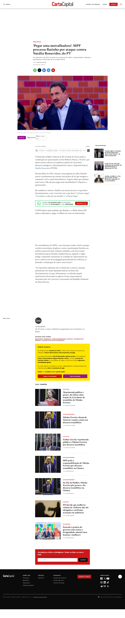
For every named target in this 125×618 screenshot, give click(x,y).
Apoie (22, 137)
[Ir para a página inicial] (62, 4)
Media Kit (41, 578)
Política (37, 42)
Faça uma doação (75, 376)
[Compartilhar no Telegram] (48, 70)
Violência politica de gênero (53, 340)
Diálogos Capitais (28, 585)
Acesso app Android (59, 578)
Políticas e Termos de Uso (40, 597)
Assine (113, 4)
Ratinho (82, 160)
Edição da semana (93, 4)
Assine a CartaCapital (49, 376)
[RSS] (108, 586)
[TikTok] (108, 582)
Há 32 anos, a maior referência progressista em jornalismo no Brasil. (59, 329)
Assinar (83, 560)
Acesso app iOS (58, 580)
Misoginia (47, 339)
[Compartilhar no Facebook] (44, 70)
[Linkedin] (104, 582)
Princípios (26, 578)
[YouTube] (108, 578)
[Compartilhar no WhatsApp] (35, 70)
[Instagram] (101, 582)
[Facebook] (101, 578)
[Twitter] (104, 579)
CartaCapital (41, 62)
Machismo (39, 339)
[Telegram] (101, 586)
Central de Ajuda (58, 582)
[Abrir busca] (121, 4)
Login (104, 4)
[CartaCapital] (38, 320)
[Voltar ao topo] (120, 576)
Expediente (26, 582)
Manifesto (26, 580)
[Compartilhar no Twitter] (39, 70)
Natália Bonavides (42, 168)
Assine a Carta (84, 576)
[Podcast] (104, 586)
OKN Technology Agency (116, 597)
